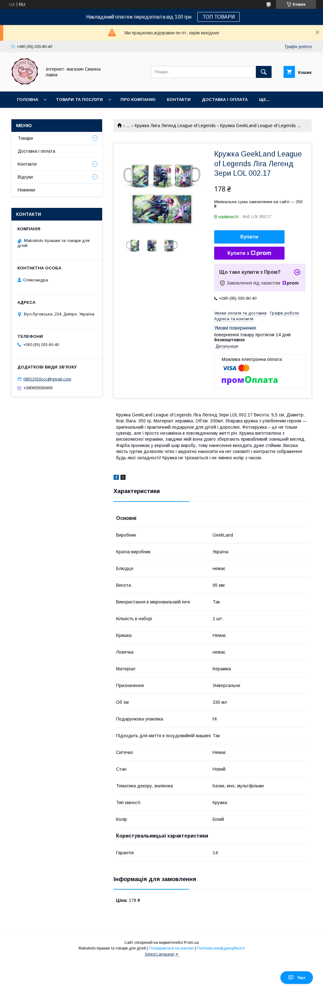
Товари (25, 138)
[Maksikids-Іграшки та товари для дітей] (24, 83)
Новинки (26, 189)
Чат (301, 977)
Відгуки (25, 176)
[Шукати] (264, 72)
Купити (249, 236)
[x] (123, 478)
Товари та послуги (79, 99)
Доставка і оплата (225, 99)
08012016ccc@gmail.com (47, 379)
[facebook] (116, 478)
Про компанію (138, 99)
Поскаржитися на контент (171, 948)
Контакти (179, 99)
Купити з (238, 253)
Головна (27, 99)
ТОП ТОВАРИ (219, 17)
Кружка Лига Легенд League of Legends (175, 125)
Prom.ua (191, 942)
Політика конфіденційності (221, 948)
